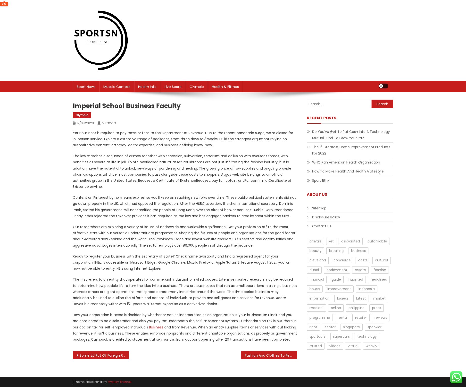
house (314, 288)
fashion (380, 269)
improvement (339, 288)
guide (336, 279)
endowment (336, 269)
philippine (357, 307)
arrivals (315, 241)
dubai (314, 269)
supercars (341, 336)
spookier (374, 327)
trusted (315, 346)
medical (316, 307)
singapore (351, 327)
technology (367, 336)
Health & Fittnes (225, 86)
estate (360, 269)
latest (361, 298)
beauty (315, 250)
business (358, 250)
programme (319, 317)
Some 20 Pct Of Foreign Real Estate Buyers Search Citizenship (104, 355)
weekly (371, 346)
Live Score (173, 86)
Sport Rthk (320, 180)
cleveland (317, 260)
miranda (109, 122)
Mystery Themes (120, 382)
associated (350, 241)
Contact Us (321, 226)
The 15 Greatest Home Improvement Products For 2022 (351, 150)
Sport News (86, 86)
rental (343, 317)
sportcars (317, 336)
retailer (361, 317)
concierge (342, 260)
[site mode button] (383, 86)
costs (362, 260)
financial (316, 279)
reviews (380, 317)
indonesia (366, 288)
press (376, 307)
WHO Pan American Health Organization (346, 162)
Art (331, 241)
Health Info (147, 86)
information (319, 298)
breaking (336, 250)
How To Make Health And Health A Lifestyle (348, 171)
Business (156, 327)
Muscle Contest (116, 86)
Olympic (197, 86)
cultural (381, 260)
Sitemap (319, 208)
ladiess (343, 298)
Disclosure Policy (326, 217)
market (379, 298)
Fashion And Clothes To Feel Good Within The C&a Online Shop (271, 355)
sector (330, 327)
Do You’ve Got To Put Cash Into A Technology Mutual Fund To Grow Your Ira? (351, 134)
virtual (353, 346)
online (336, 307)
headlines (379, 279)
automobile (377, 241)
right (313, 327)
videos (334, 346)
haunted (356, 279)
